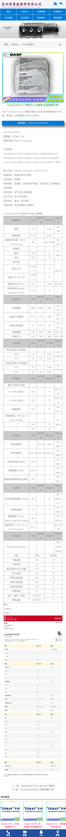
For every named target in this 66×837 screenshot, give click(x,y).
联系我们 (41, 18)
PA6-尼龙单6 (28, 44)
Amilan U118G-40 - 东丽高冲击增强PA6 (33, 825)
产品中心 (25, 11)
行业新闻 (8, 18)
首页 (8, 11)
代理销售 (41, 11)
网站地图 (58, 18)
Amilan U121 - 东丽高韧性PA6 (10, 825)
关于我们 (25, 18)
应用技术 (58, 11)
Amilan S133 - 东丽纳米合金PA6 (56, 825)
